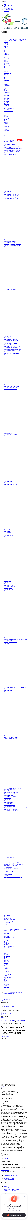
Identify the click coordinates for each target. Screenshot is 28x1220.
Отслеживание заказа (6, 1010)
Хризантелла (7, 1158)
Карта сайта (7, 1187)
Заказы (5, 1005)
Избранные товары (9, 1006)
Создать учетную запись (10, 1175)
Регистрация (7, 1013)
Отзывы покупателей (9, 6)
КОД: (2, 1038)
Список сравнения (9, 1179)
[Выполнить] (1, 1012)
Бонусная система (8, 9)
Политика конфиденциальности (12, 1189)
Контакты (6, 11)
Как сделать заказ (8, 5)
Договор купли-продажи (10, 1190)
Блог (5, 4)
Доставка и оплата (9, 8)
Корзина (3, 1017)
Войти (2, 1013)
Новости (6, 1186)
